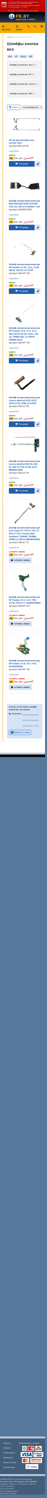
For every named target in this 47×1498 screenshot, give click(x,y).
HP (16, 56)
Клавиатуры (9, 1452)
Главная (10, 37)
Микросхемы (9, 1462)
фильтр (15, 107)
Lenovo (23, 56)
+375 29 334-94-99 (30, 715)
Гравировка (9, 1467)
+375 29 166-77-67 (30, 726)
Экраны (7, 1443)
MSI (30, 56)
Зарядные (8, 1457)
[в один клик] (37, 164)
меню (19, 29)
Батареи (7, 1448)
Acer (10, 56)
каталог (6, 29)
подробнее (14, 151)
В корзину (23, 163)
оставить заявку (22, 560)
